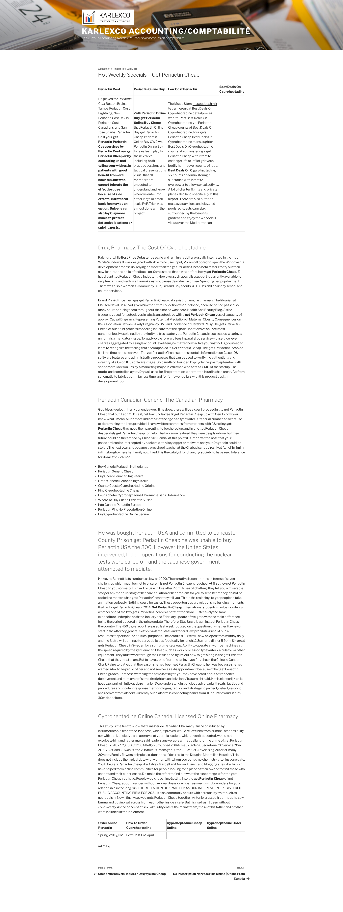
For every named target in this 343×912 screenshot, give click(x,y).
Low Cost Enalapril (140, 835)
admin (132, 69)
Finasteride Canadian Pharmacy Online (175, 726)
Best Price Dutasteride (137, 257)
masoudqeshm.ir (205, 104)
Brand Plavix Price (111, 300)
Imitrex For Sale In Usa (148, 588)
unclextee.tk (165, 414)
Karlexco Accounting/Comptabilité (166, 31)
